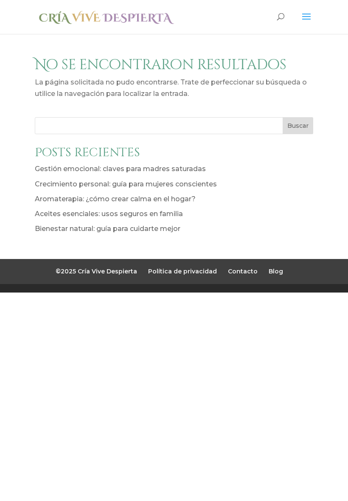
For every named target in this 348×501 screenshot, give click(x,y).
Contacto (243, 271)
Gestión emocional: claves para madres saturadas (120, 169)
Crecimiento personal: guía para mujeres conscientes (126, 184)
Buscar (298, 125)
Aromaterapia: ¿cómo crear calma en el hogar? (115, 199)
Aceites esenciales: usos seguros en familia (109, 214)
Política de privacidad (182, 271)
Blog (276, 271)
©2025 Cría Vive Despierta (96, 271)
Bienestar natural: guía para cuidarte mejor (107, 229)
